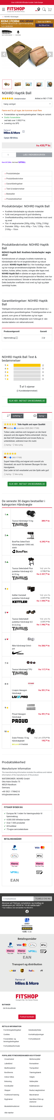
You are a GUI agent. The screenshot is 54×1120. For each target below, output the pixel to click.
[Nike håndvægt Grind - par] (31, 639)
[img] (23, 131)
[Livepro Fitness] (20, 697)
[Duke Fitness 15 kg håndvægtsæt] (31, 731)
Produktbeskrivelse (14, 178)
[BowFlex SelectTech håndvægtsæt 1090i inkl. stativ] (31, 535)
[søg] (44, 9)
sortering (16, 416)
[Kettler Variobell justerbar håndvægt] (31, 588)
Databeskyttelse (35, 1030)
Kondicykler (8, 1086)
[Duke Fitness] (20, 745)
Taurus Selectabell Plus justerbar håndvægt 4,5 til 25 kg (22, 571)
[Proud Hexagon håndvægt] (31, 707)
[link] (15, 848)
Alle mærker (9, 1113)
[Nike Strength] (20, 652)
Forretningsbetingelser (12, 1030)
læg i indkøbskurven (34, 155)
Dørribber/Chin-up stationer (36, 1100)
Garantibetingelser (14, 184)
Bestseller (10, 194)
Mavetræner (34, 1095)
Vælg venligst (10, 104)
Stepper (7, 1090)
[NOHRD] (11, 33)
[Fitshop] (16, 9)
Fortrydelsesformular (12, 1046)
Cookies (7, 1034)
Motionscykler (34, 1059)
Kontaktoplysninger (36, 1034)
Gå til (9, 1008)
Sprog (41, 416)
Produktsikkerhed (14, 199)
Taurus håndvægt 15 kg (22, 521)
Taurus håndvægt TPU (22, 669)
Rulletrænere (34, 1086)
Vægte (32, 1077)
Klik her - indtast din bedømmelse (27, 401)
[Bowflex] (20, 551)
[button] (7, 84)
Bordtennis (8, 1072)
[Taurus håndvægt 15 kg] (31, 514)
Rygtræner (8, 1099)
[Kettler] (20, 602)
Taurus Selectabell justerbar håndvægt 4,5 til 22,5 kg (22, 622)
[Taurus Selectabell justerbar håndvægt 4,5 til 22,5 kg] (31, 612)
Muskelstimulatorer (11, 1106)
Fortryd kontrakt (27, 1017)
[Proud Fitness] (20, 721)
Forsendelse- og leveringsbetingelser (11, 1040)
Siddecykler (33, 1081)
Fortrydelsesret (34, 1039)
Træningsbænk (35, 1072)
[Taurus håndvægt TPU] (31, 663)
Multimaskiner (9, 1068)
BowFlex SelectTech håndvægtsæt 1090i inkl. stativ (23, 544)
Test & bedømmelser (15, 189)
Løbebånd (8, 1064)
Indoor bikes (9, 1077)
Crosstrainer (9, 1059)
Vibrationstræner (36, 1106)
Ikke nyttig (18, 445)
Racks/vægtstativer (37, 1090)
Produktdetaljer (13, 173)
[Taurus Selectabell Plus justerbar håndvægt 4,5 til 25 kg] (31, 562)
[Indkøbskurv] (50, 9)
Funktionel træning (11, 1095)
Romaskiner (34, 1064)
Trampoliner (34, 1068)
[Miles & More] (27, 981)
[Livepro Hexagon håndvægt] (31, 683)
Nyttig (8, 445)
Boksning (8, 1081)
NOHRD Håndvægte (11, 17)
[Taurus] (20, 525)
